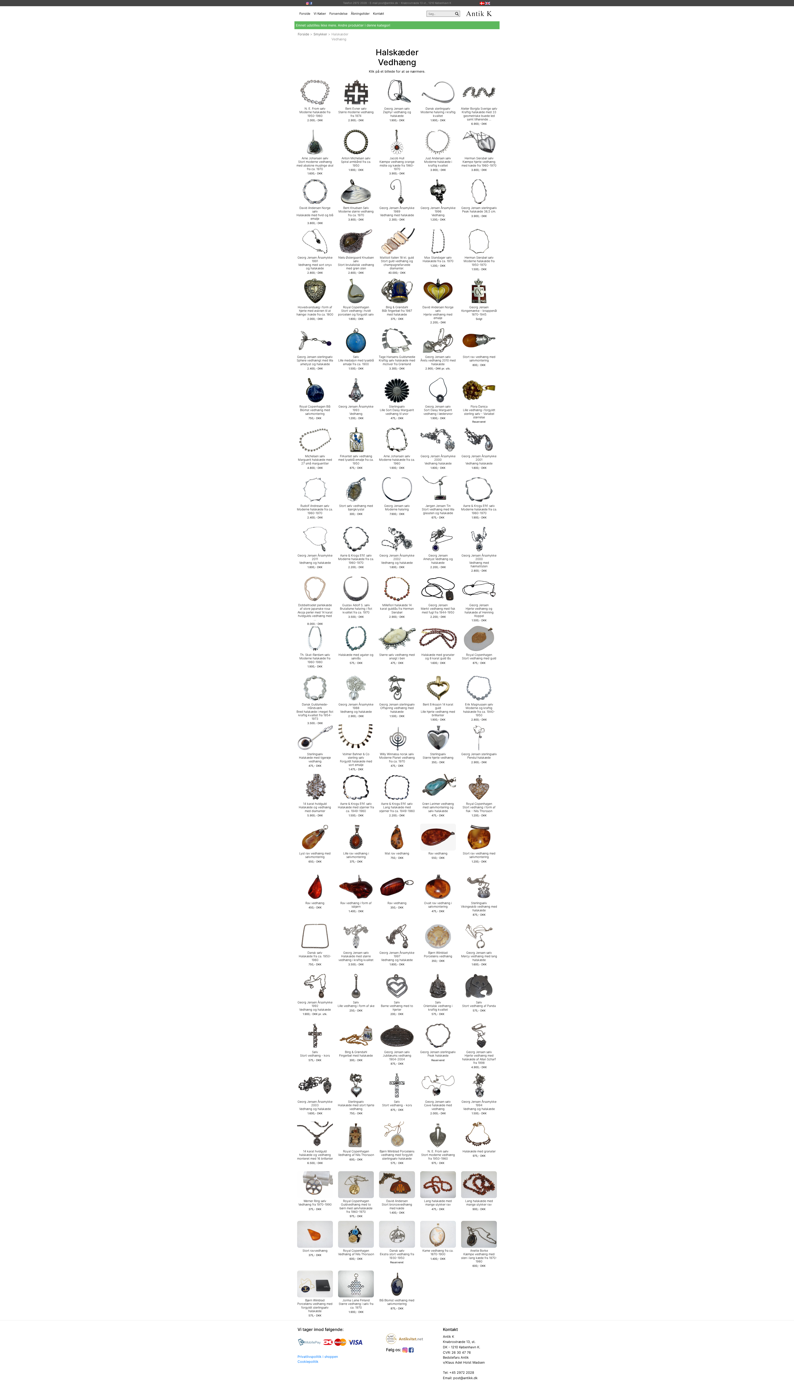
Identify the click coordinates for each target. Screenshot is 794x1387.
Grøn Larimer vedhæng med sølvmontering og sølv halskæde (438, 807)
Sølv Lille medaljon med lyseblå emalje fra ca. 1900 (356, 360)
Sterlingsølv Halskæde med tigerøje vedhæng (315, 757)
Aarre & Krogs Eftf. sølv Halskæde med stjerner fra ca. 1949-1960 (356, 807)
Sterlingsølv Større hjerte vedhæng (438, 755)
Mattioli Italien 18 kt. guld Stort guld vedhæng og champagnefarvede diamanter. (397, 263)
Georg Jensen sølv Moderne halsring (397, 507)
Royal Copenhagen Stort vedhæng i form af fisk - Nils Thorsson (479, 807)
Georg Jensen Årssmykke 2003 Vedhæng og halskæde (315, 1105)
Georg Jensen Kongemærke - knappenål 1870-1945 (479, 310)
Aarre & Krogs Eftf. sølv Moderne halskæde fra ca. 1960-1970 (479, 509)
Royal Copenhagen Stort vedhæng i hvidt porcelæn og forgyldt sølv (356, 310)
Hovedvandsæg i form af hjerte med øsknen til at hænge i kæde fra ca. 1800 (315, 310)
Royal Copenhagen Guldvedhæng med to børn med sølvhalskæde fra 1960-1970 (356, 1206)
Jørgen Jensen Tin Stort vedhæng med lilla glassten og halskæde (438, 509)
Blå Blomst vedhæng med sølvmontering (396, 1301)
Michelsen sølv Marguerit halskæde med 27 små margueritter (315, 459)
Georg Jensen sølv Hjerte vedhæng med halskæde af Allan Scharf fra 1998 (479, 1057)
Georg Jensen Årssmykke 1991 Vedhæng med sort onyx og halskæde (315, 263)
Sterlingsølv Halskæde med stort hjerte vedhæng (356, 1105)
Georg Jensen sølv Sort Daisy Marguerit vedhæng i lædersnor (438, 410)
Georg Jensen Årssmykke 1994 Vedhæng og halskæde (479, 1105)
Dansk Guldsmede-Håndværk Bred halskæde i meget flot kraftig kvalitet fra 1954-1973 (315, 711)
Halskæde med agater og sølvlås (355, 656)
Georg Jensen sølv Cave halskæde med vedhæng (438, 1105)
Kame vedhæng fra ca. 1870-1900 (437, 1252)
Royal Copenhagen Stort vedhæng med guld (479, 656)
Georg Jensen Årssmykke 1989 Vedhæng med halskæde (396, 211)
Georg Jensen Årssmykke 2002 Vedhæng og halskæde (396, 559)
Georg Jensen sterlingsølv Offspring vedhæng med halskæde (397, 708)
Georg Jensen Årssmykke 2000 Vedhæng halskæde (438, 459)
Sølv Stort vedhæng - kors (315, 1053)
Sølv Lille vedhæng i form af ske (356, 1004)
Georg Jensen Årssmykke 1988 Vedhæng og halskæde (355, 708)
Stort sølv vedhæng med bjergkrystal (356, 507)
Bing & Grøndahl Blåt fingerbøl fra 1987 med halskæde (397, 310)
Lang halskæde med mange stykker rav (438, 1202)
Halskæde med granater (479, 1151)
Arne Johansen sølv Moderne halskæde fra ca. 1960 (397, 459)
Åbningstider (360, 14)
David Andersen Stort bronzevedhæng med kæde (397, 1204)
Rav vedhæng (437, 853)
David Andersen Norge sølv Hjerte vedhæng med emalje (437, 312)
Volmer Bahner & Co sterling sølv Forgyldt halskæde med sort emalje (356, 759)
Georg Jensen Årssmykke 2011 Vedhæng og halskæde (315, 559)
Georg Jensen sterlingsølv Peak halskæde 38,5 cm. (479, 209)
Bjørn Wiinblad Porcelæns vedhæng (438, 954)
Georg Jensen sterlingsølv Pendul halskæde (479, 755)
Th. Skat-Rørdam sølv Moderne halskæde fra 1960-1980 (314, 658)
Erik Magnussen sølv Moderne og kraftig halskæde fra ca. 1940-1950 (479, 710)
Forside (304, 14)
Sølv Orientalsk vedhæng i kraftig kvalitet (437, 1006)
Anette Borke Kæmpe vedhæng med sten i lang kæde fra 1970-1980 (479, 1256)
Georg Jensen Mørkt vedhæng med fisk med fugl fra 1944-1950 (438, 608)
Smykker (320, 34)
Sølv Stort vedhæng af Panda (479, 1004)
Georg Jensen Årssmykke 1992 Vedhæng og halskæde (315, 1006)
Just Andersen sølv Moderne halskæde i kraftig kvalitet (438, 161)
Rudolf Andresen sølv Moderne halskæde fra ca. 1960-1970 (315, 509)
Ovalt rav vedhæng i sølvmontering (438, 904)
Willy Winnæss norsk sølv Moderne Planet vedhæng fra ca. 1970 (397, 757)
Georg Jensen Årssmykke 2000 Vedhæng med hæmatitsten (479, 561)
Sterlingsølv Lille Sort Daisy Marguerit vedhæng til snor (397, 410)
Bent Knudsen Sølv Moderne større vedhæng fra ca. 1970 (356, 211)
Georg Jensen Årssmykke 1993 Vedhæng (355, 410)
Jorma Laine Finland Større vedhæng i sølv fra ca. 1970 (356, 1303)
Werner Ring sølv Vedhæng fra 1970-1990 (315, 1202)
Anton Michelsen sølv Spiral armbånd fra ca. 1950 (356, 161)
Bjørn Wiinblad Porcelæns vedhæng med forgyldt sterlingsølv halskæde (397, 1154)
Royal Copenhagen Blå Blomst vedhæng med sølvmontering (314, 410)
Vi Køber (320, 14)
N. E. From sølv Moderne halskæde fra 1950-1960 (314, 112)
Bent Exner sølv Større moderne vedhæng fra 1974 (356, 112)
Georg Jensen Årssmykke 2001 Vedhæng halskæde (479, 459)
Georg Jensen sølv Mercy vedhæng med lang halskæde (479, 956)
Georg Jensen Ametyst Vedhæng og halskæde (438, 559)
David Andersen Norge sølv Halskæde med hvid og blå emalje (315, 213)
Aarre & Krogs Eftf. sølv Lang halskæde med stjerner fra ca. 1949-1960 (397, 807)
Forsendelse (338, 14)
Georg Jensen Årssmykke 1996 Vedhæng (438, 211)
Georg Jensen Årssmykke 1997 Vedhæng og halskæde (396, 956)
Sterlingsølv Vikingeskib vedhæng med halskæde (479, 906)
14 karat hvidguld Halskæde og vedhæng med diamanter (315, 807)
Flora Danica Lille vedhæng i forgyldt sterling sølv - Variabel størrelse (479, 412)
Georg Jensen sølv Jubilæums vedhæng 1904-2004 (397, 1055)
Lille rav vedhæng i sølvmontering (356, 855)
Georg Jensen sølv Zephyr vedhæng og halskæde (397, 112)
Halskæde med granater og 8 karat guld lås (437, 656)
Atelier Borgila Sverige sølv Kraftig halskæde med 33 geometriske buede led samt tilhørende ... (479, 114)
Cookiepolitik (308, 1361)
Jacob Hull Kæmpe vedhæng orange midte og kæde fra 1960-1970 (396, 163)
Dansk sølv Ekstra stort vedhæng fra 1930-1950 (397, 1254)
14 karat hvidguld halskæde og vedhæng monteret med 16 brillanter (315, 1154)
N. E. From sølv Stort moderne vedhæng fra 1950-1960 (438, 1154)
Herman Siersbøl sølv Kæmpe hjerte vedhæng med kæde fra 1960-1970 (479, 161)
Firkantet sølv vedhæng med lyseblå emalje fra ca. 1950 (356, 459)
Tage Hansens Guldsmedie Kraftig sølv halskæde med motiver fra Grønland (397, 360)
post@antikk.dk (465, 1378)
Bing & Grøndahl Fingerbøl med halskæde (356, 1053)
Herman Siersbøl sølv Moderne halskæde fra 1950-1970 (479, 261)
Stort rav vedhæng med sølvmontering (479, 358)
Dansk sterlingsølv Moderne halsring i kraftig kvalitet (438, 112)
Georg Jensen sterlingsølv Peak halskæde (438, 1053)
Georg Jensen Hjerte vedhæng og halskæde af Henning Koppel (479, 610)
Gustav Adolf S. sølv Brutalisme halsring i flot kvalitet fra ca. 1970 (356, 608)
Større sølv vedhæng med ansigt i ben (397, 656)
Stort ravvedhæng (315, 1250)
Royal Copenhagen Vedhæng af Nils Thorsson (356, 1153)
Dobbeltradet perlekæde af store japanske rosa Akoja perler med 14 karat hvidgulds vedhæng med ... (315, 612)
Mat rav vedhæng (397, 853)
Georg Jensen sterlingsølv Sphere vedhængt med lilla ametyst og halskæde (315, 360)
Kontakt (378, 14)
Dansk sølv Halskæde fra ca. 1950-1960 (315, 956)
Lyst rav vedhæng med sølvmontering (315, 855)
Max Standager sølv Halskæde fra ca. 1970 (438, 259)
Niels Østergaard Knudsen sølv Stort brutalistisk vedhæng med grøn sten (356, 263)
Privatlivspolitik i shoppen (318, 1357)
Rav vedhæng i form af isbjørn (356, 904)
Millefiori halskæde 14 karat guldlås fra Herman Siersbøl (397, 608)
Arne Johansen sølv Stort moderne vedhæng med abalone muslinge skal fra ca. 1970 (315, 163)
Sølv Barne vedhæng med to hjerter (397, 1006)
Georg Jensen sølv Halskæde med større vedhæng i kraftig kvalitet (355, 956)
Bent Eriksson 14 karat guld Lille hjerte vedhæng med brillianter (438, 710)
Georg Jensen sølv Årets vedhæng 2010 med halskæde (438, 360)
